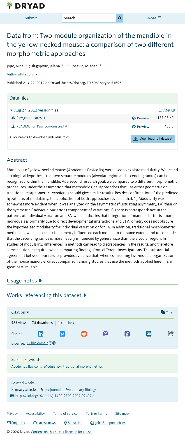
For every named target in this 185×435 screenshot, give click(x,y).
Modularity (52, 367)
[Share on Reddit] (84, 334)
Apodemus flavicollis (26, 367)
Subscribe (75, 423)
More (152, 18)
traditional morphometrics (83, 367)
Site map (122, 414)
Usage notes (22, 281)
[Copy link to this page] (171, 334)
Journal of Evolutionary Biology (73, 390)
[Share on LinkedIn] (40, 334)
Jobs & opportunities (110, 423)
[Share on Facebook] (127, 334)
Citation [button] (18, 312)
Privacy (12, 414)
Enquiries (18, 423)
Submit (31, 18)
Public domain (37, 343)
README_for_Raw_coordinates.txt (41, 126)
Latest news (46, 423)
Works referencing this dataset (44, 295)
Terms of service (65, 414)
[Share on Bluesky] (62, 334)
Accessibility (35, 414)
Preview (143, 118)
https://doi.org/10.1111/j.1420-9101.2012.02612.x (54, 396)
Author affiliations (20, 74)
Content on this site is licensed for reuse (61, 432)
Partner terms (96, 414)
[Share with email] (148, 334)
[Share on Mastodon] (105, 334)
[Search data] (119, 18)
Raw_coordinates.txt (31, 118)
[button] (92, 110)
